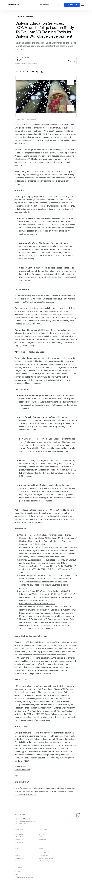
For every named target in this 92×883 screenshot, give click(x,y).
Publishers (19, 858)
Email (17, 874)
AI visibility (19, 839)
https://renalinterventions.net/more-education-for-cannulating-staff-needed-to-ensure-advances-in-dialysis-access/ (44, 585)
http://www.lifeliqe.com (64, 758)
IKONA (18, 60)
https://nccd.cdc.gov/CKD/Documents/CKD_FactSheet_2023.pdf (48, 547)
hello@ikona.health (22, 769)
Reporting (19, 842)
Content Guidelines (46, 858)
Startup (41, 836)
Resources (19, 861)
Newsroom (19, 853)
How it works (19, 834)
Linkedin (18, 871)
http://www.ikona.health (40, 720)
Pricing (17, 855)
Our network (19, 836)
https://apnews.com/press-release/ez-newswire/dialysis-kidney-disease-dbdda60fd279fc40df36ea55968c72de (45, 600)
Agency (41, 834)
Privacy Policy (43, 855)
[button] (70, 108)
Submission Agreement (47, 861)
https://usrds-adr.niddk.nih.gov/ (51, 557)
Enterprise (42, 839)
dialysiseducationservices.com (42, 673)
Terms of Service (45, 853)
